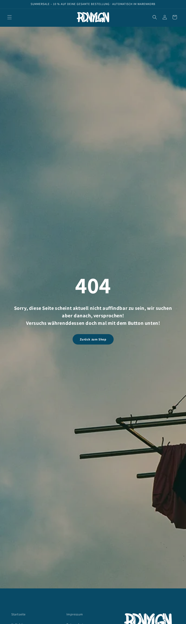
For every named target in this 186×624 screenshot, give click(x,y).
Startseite (18, 614)
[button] (10, 17)
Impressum (74, 614)
